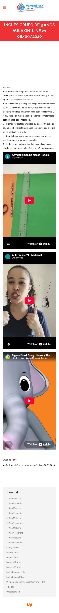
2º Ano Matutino (13, 508)
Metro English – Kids (15, 572)
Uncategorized (13, 592)
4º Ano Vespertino (14, 533)
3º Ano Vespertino (14, 523)
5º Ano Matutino (13, 538)
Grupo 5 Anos (12, 557)
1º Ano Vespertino (14, 503)
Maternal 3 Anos (13, 567)
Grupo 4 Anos (12, 552)
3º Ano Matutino (13, 518)
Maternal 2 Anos (13, 562)
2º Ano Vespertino (14, 513)
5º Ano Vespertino (14, 543)
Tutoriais (10, 587)
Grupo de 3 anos (10, 460)
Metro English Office (15, 577)
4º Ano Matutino (13, 528)
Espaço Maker (12, 547)
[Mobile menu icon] (4, 7)
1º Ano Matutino (13, 498)
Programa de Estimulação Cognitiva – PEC (25, 582)
